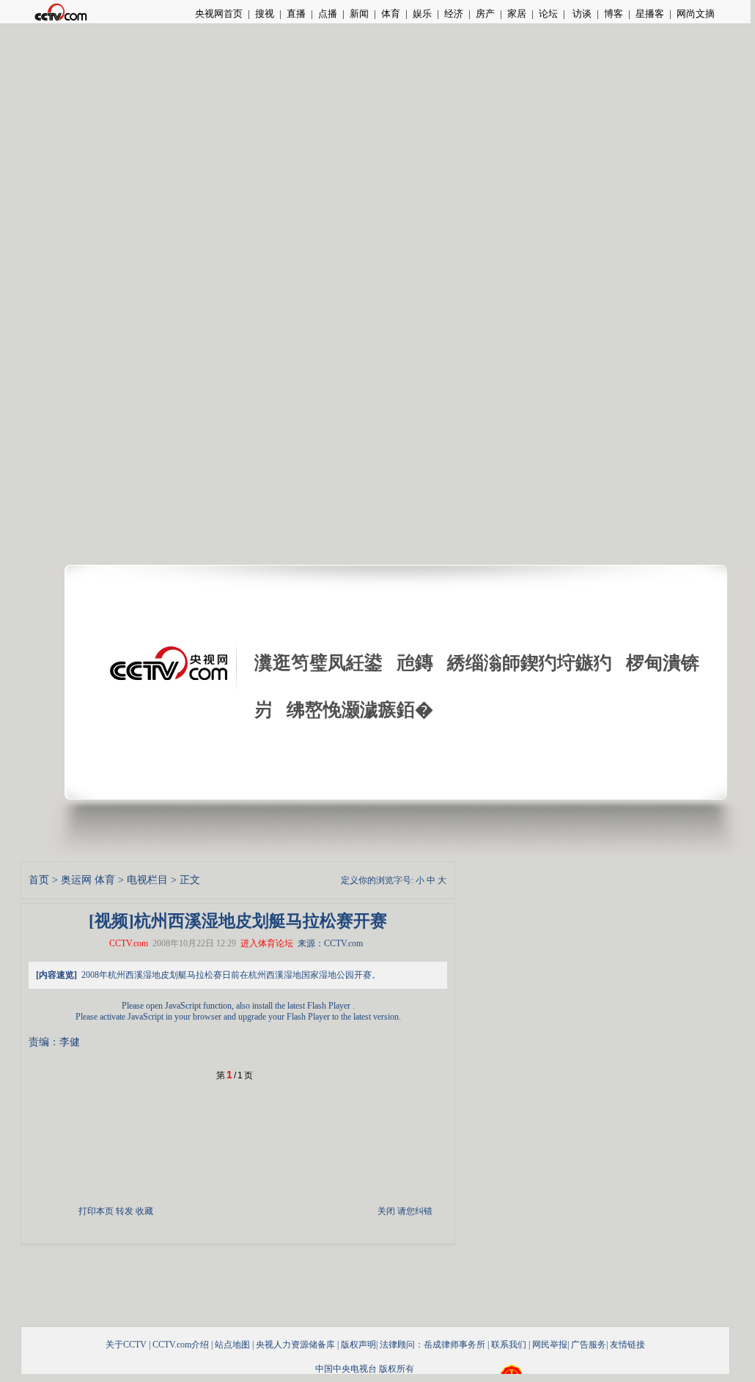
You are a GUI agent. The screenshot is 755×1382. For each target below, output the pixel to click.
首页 (39, 879)
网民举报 (549, 1344)
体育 (390, 13)
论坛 (548, 13)
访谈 (581, 13)
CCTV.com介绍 (180, 1344)
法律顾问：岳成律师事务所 (432, 1344)
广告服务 (588, 1344)
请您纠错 (414, 1211)
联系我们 (508, 1344)
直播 (296, 13)
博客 (613, 13)
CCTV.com (128, 943)
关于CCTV (126, 1344)
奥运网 (76, 879)
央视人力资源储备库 (295, 1344)
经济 (453, 13)
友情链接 (627, 1344)
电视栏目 (147, 879)
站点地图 (232, 1344)
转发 (124, 1211)
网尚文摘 (696, 13)
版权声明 (358, 1344)
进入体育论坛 (266, 943)
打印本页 (96, 1211)
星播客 (650, 13)
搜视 (264, 13)
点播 (327, 13)
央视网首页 (219, 13)
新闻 (359, 13)
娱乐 (422, 13)
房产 (485, 13)
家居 (516, 13)
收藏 (144, 1211)
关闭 (386, 1211)
